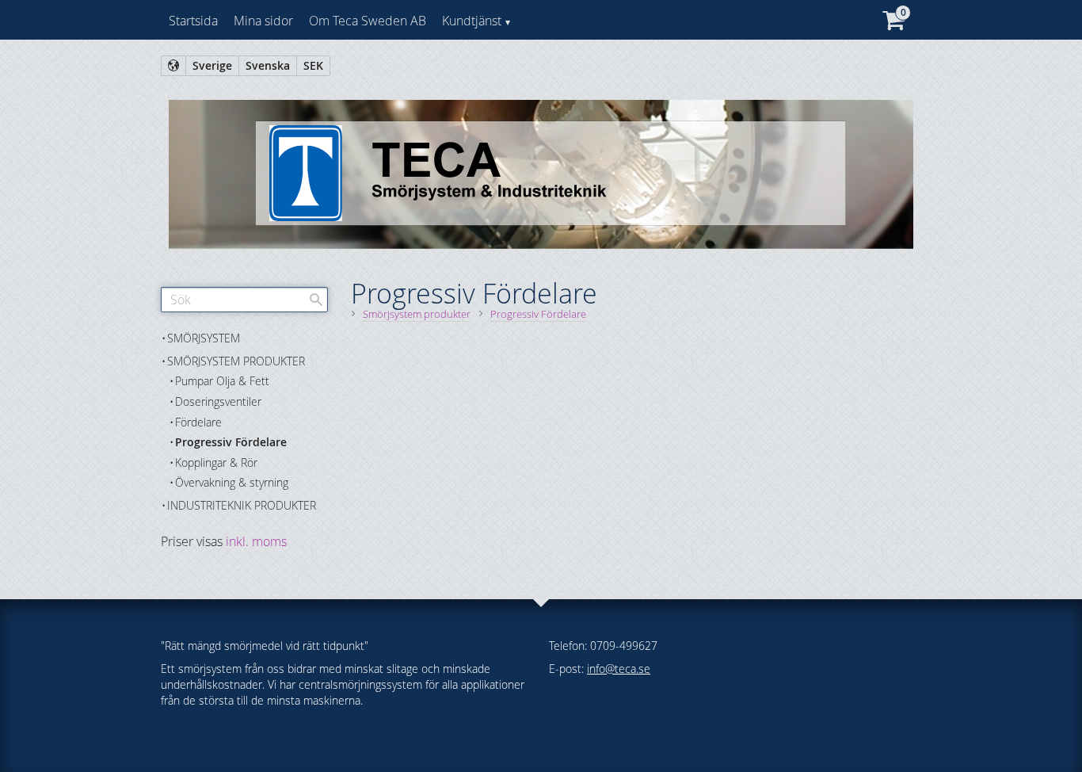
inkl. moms (256, 541)
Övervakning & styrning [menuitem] (231, 482)
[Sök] (316, 299)
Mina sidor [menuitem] (263, 20)
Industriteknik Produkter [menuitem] (241, 505)
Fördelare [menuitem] (198, 422)
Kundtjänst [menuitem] (471, 20)
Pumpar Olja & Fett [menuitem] (222, 380)
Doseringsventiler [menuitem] (218, 401)
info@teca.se (618, 668)
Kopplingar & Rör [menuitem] (216, 462)
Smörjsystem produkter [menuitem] (236, 361)
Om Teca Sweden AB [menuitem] (367, 20)
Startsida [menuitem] (193, 20)
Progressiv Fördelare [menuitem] (231, 441)
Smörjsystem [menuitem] (203, 338)
